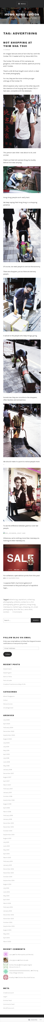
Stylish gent (7, 673)
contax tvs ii (25, 602)
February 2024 (8, 727)
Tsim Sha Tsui (19, 609)
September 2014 (8, 880)
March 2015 (7, 857)
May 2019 (6, 750)
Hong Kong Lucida (22, 14)
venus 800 (28, 609)
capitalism (22, 599)
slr (32, 607)
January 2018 (7, 769)
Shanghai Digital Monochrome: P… (20, 966)
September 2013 (9, 926)
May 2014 (6, 896)
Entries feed (7, 1000)
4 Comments (17, 612)
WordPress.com (8, 1008)
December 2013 (8, 915)
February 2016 (8, 815)
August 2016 (7, 804)
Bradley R (12, 977)
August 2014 (7, 884)
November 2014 (8, 873)
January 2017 (7, 792)
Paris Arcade (7, 680)
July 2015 (6, 842)
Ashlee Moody (14, 965)
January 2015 (7, 865)
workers (6, 612)
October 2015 (7, 831)
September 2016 (9, 800)
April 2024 (6, 724)
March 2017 (7, 785)
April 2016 (6, 808)
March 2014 (7, 903)
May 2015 (6, 850)
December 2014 (8, 869)
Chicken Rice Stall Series (26, 977)
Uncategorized (8, 708)
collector (17, 602)
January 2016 (7, 819)
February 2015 (8, 861)
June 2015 (6, 846)
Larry (11, 954)
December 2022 (8, 731)
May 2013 (6, 934)
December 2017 (8, 773)
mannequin (7, 607)
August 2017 (7, 777)
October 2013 (7, 922)
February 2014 (8, 907)
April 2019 (6, 754)
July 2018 (6, 758)
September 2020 (9, 735)
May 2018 (6, 766)
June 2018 (6, 762)
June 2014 (6, 892)
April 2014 (6, 899)
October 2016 (7, 796)
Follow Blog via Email (17, 637)
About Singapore (9, 696)
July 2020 (6, 743)
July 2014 (6, 888)
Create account (8, 993)
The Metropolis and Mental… (24, 954)
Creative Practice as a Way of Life (14, 684)
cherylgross (13, 960)
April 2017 (6, 781)
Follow (7, 654)
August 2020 (7, 739)
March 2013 (7, 941)
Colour (7, 50)
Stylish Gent (7, 669)
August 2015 (7, 838)
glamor (16, 604)
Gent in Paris (7, 676)
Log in (5, 997)
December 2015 (8, 823)
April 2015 (6, 854)
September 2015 (8, 834)
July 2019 (6, 747)
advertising (13, 599)
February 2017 (8, 789)
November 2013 (8, 918)
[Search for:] (22, 620)
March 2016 (7, 812)
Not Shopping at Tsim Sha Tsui (17, 44)
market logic (17, 607)
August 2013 (7, 930)
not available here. (12, 578)
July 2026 (6, 720)
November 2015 (8, 827)
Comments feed (8, 1004)
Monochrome (7, 704)
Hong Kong (31, 604)
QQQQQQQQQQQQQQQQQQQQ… (19, 970)
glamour (23, 604)
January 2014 (7, 911)
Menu (23, 4)
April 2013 (6, 938)
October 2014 (7, 877)
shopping (26, 607)
